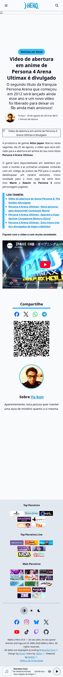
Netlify (31, 657)
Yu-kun (21, 115)
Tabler (39, 653)
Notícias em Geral (31, 51)
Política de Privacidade (31, 660)
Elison (22, 653)
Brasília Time (48, 650)
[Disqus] (31, 456)
